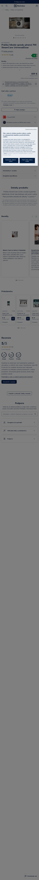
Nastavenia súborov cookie (10, 160)
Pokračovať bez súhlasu (31, 129)
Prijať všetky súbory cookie (27, 160)
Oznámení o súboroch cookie (14, 153)
